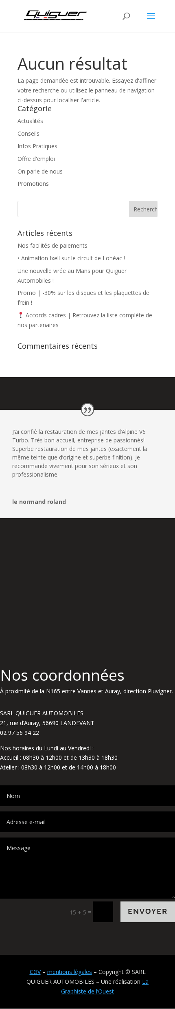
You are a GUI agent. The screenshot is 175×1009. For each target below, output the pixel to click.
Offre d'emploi (36, 159)
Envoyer (148, 911)
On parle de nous (40, 171)
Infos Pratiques (37, 146)
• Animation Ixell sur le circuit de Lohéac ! (71, 258)
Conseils (28, 133)
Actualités (30, 121)
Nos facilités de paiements (53, 245)
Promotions (33, 183)
